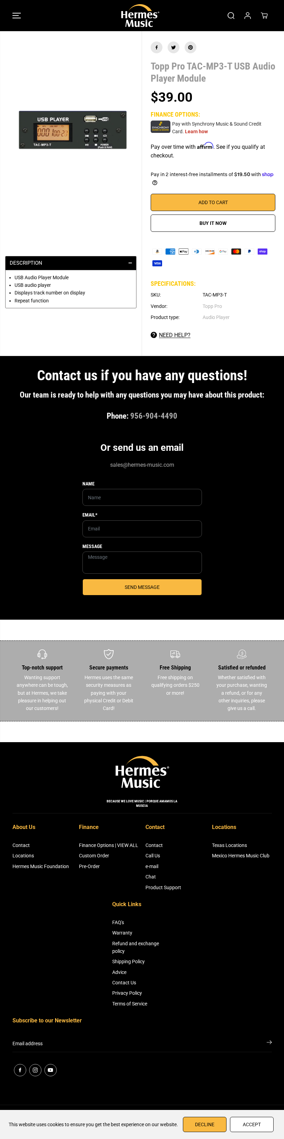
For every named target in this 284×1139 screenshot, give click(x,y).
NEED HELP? (174, 335)
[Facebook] (156, 47)
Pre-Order (89, 866)
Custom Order (94, 855)
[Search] (231, 15)
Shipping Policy (128, 961)
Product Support (163, 887)
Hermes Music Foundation (40, 866)
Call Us (152, 855)
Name (88, 483)
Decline (204, 1124)
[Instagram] (35, 1070)
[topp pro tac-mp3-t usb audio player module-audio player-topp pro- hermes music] (71, 135)
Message (92, 546)
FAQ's (118, 922)
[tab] (70, 263)
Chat (150, 877)
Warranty (122, 933)
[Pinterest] (190, 47)
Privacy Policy (127, 993)
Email (89, 515)
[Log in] (247, 15)
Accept (252, 1124)
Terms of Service (129, 1003)
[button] (16, 15)
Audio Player (216, 317)
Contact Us (124, 982)
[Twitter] (173, 47)
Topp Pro (212, 306)
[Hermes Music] (140, 15)
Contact (21, 845)
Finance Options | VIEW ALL (108, 845)
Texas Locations (229, 845)
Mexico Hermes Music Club (240, 855)
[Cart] (264, 15)
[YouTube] (50, 1070)
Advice (119, 972)
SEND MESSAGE (142, 587)
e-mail (151, 866)
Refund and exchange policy (135, 947)
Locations (23, 855)
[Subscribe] (269, 1043)
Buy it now (213, 223)
